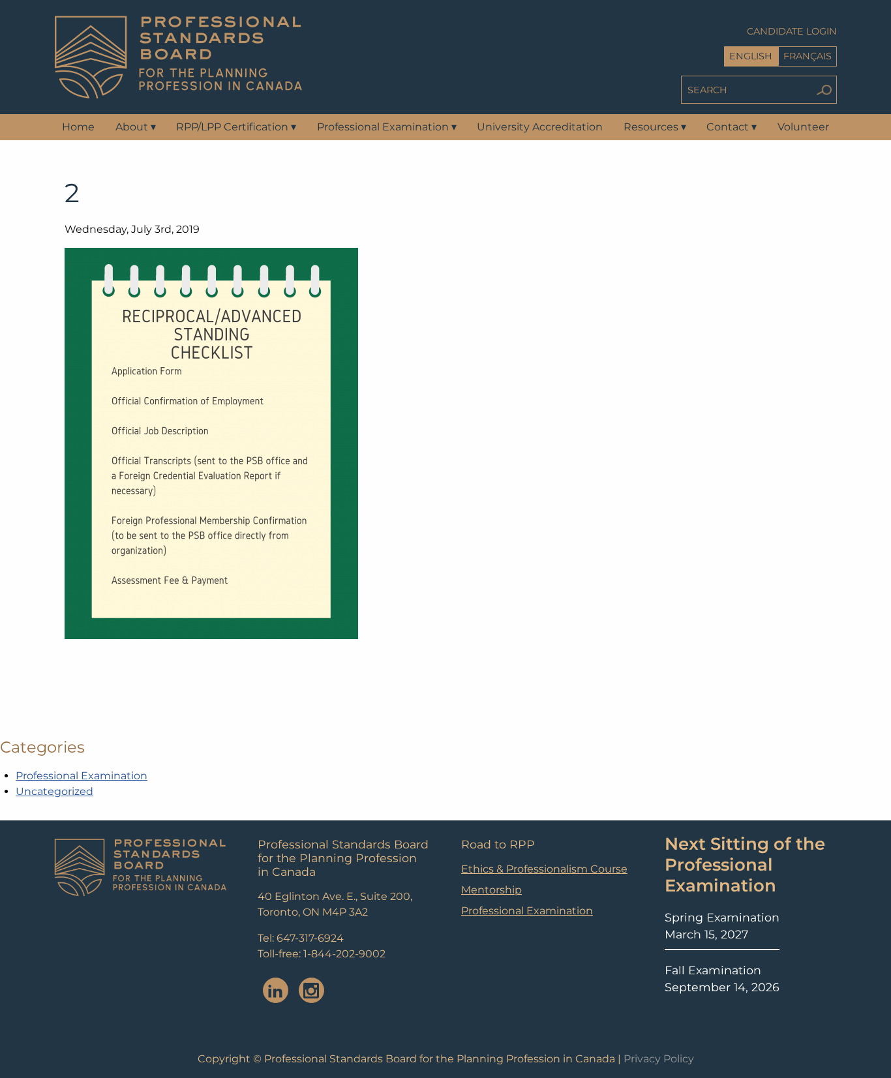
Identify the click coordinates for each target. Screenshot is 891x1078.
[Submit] (824, 89)
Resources (655, 127)
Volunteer (803, 127)
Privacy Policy (659, 1059)
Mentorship (491, 890)
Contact (731, 127)
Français (807, 56)
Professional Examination (387, 127)
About (135, 127)
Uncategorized (54, 791)
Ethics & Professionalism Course (544, 869)
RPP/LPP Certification (236, 127)
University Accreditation (540, 127)
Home (78, 127)
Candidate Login (792, 31)
